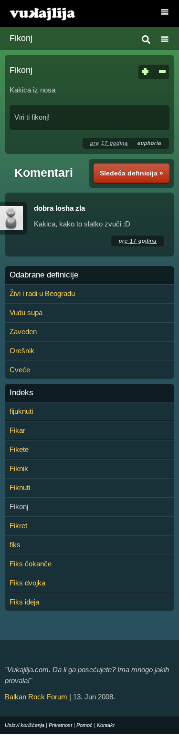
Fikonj (21, 38)
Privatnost (60, 725)
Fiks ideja (24, 602)
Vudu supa (26, 312)
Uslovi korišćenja (24, 725)
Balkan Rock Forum (36, 697)
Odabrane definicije (44, 275)
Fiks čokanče (31, 564)
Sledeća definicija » (131, 173)
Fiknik (19, 468)
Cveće (20, 370)
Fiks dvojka (27, 583)
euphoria (149, 143)
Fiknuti (20, 487)
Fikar (17, 430)
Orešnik (22, 351)
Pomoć (84, 725)
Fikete (19, 449)
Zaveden (23, 332)
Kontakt (106, 725)
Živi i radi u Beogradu (42, 293)
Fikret (18, 526)
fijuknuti (21, 411)
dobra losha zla (59, 208)
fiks (15, 545)
